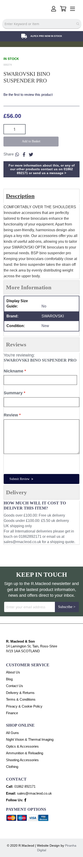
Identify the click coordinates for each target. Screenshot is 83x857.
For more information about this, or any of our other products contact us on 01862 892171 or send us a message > (42, 169)
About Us (13, 672)
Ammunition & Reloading (24, 753)
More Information (28, 287)
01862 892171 (25, 786)
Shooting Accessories (22, 760)
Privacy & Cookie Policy (24, 706)
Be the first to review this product (28, 95)
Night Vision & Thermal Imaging (29, 739)
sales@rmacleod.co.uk (22, 542)
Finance (12, 713)
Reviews (16, 344)
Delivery (16, 492)
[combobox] (41, 24)
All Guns (12, 733)
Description (20, 196)
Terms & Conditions (21, 699)
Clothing (12, 767)
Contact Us (14, 686)
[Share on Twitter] (30, 154)
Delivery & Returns (20, 693)
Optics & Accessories (22, 746)
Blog (9, 679)
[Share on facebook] (24, 154)
